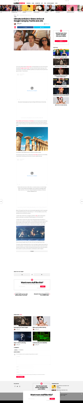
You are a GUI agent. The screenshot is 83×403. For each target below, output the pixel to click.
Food (56, 3)
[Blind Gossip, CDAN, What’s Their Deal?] (5, 8)
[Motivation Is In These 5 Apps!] (22, 321)
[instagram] (68, 0)
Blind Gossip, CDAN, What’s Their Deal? (5, 12)
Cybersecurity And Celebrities (40, 342)
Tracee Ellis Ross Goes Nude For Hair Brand (27, 12)
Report (32, 251)
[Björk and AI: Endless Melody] (41, 321)
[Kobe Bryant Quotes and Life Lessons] (61, 91)
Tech (45, 3)
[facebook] (65, 0)
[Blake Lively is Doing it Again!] (61, 81)
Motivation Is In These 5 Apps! (21, 327)
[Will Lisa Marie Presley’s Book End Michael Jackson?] (38, 8)
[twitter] (67, 0)
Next (82, 9)
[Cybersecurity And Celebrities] (41, 336)
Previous (0, 9)
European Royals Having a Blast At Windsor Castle (16, 12)
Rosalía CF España (26, 207)
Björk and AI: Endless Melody (39, 327)
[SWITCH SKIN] (18, 1)
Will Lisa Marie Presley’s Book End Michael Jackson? (39, 12)
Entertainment (50, 3)
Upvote (22, 274)
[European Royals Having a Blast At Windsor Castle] (16, 8)
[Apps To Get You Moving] (22, 336)
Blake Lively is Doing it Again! (61, 86)
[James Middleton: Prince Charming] (49, 8)
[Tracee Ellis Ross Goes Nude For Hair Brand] (27, 8)
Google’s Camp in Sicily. (25, 68)
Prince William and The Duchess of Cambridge (25, 120)
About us (15, 0)
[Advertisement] (32, 58)
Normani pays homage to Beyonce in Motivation (71, 12)
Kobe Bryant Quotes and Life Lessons (61, 95)
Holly (27, 117)
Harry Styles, (35, 154)
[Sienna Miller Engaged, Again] (61, 52)
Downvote (41, 274)
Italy (36, 215)
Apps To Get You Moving (20, 342)
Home (33, 3)
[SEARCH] (68, 3)
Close (81, 394)
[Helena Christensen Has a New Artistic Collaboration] (61, 71)
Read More (58, 387)
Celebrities (37, 3)
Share (15, 31)
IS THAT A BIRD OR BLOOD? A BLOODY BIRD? (60, 12)
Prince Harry (29, 66)
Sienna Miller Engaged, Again (61, 57)
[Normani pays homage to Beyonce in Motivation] (71, 8)
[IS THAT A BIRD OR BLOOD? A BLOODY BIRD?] (60, 8)
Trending (28, 3)
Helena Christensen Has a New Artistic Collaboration (61, 76)
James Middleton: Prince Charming (48, 12)
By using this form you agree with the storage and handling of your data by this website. (31, 374)
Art (42, 3)
